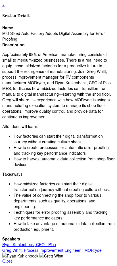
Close (7, 261)
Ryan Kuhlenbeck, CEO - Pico (29, 244)
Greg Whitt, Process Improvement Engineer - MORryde (52, 250)
